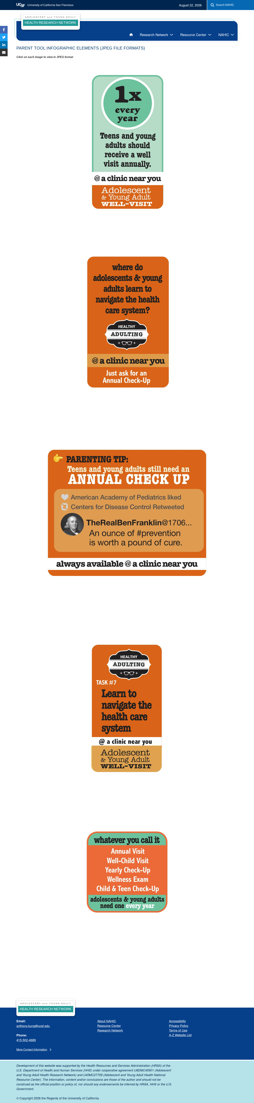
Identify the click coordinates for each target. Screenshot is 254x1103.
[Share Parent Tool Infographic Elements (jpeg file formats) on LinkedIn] (4, 45)
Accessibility (177, 1021)
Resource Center (193, 34)
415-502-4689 (26, 1040)
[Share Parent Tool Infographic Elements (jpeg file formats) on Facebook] (4, 29)
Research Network (154, 34)
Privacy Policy (178, 1025)
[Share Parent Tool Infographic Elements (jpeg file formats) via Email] (4, 52)
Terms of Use (178, 1030)
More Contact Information (31, 1049)
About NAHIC (106, 1021)
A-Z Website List (180, 1035)
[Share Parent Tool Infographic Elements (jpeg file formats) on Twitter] (4, 37)
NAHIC (223, 34)
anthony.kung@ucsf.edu (33, 1025)
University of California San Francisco (50, 5)
